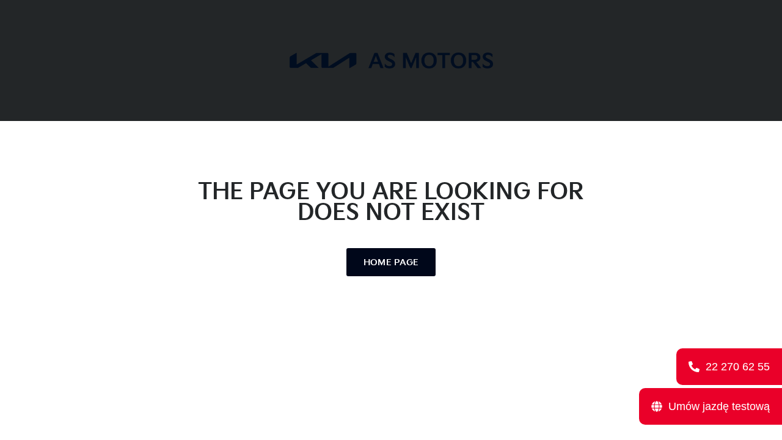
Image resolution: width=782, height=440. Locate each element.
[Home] (391, 60)
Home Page (391, 262)
